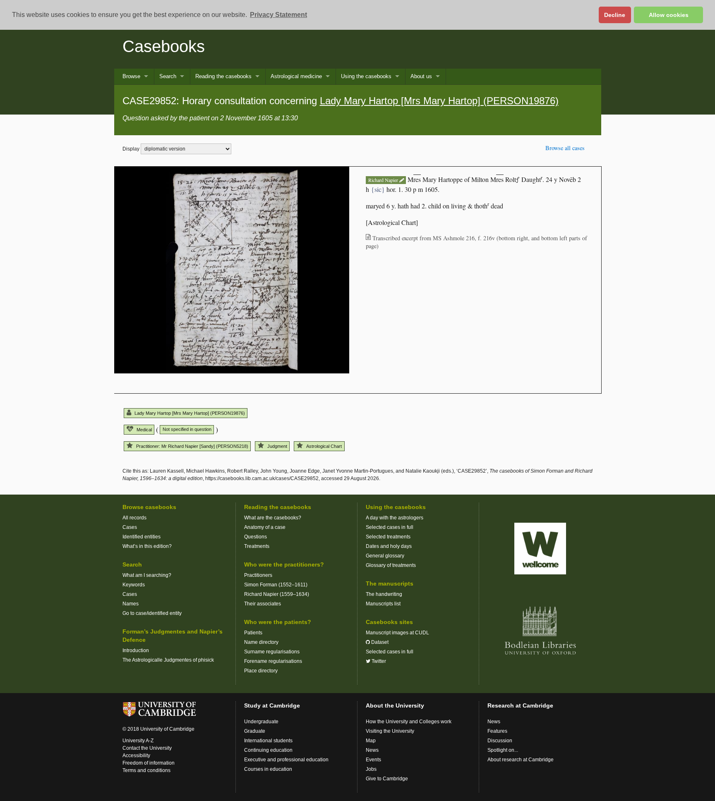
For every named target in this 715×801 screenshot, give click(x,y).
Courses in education (268, 769)
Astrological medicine (296, 76)
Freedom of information (148, 763)
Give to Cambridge (387, 779)
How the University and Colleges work (408, 721)
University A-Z (138, 741)
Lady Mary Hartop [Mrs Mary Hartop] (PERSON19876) (439, 100)
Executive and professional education (286, 760)
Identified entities (141, 537)
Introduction (135, 650)
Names (130, 604)
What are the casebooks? (272, 518)
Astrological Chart (324, 446)
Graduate (254, 731)
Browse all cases (565, 148)
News (372, 750)
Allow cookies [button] (669, 15)
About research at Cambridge (520, 760)
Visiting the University (390, 731)
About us (421, 76)
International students (268, 741)
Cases (129, 527)
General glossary (385, 556)
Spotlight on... (502, 750)
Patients (253, 633)
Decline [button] (614, 15)
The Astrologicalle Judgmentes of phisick (168, 660)
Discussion (499, 741)
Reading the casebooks (223, 76)
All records (134, 518)
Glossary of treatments (391, 565)
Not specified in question (187, 429)
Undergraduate (261, 721)
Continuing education (268, 750)
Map (371, 741)
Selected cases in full (389, 527)
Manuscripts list (383, 604)
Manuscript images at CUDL (397, 633)
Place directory (261, 671)
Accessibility (136, 755)
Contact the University (147, 748)
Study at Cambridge (272, 705)
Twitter (378, 661)
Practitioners (258, 575)
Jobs (371, 769)
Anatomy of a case (265, 527)
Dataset (379, 642)
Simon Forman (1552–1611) (275, 585)
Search (167, 76)
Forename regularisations (273, 661)
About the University (395, 705)
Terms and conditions (146, 770)
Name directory (261, 642)
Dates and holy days (389, 546)
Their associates (262, 604)
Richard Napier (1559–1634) (276, 594)
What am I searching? (146, 575)
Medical (144, 429)
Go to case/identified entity (152, 613)
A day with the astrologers (394, 518)
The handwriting (384, 594)
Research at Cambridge (520, 705)
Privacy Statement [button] (278, 14)
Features (497, 731)
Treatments (256, 546)
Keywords (133, 585)
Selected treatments (388, 537)
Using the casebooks (366, 76)
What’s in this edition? (147, 546)
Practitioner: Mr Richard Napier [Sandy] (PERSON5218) (192, 446)
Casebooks (163, 46)
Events (373, 760)
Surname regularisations (272, 652)
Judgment (277, 446)
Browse (131, 76)
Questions (255, 537)
